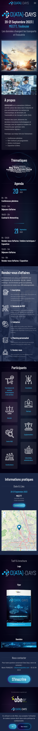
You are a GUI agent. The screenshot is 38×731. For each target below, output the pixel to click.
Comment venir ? (19, 505)
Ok (12, 726)
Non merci (24, 726)
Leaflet (23, 550)
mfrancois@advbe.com (21, 668)
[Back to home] (19, 3)
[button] (19, 528)
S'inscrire (19, 679)
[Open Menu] (34, 3)
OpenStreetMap (31, 550)
